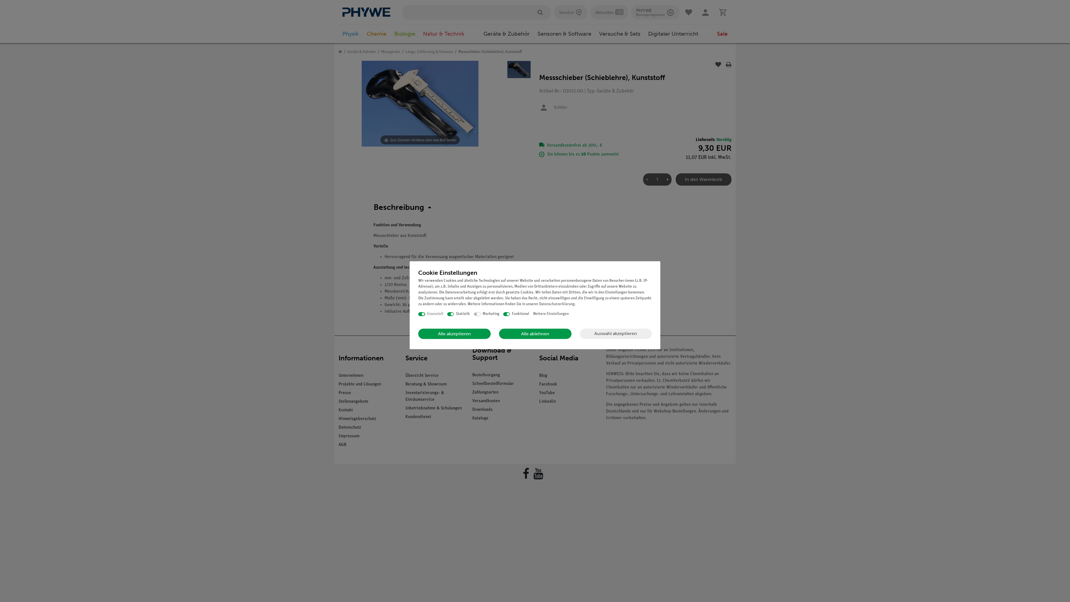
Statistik (463, 314)
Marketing (491, 314)
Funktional (520, 314)
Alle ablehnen (535, 333)
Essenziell (435, 314)
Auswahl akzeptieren (615, 333)
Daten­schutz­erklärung (557, 304)
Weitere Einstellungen (551, 314)
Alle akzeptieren (454, 333)
